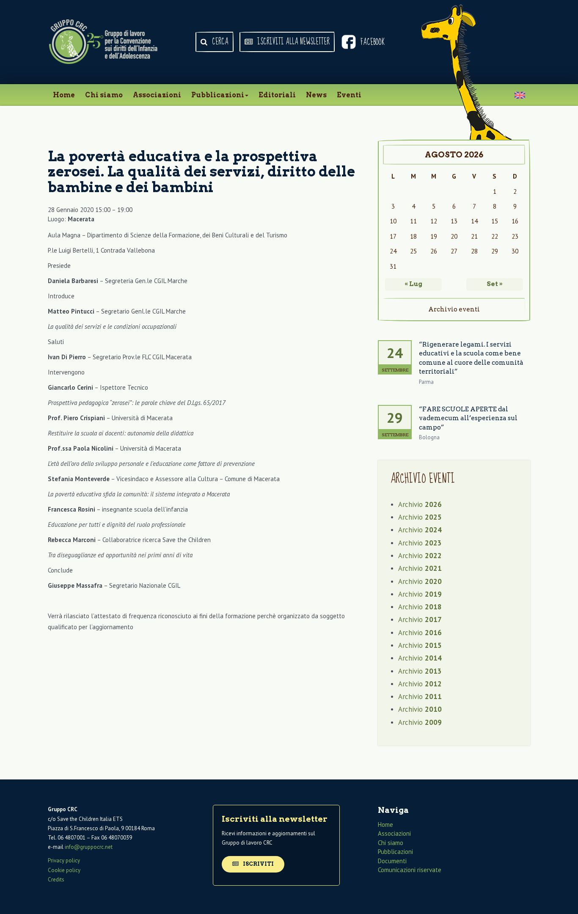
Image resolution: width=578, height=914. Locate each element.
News (316, 95)
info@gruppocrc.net (89, 847)
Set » (495, 284)
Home (64, 95)
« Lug (413, 284)
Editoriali (277, 95)
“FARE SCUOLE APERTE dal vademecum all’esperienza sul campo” (468, 418)
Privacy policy (64, 860)
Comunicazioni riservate (409, 870)
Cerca (219, 42)
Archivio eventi (454, 309)
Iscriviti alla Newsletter (293, 42)
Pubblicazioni (217, 95)
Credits (56, 879)
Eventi (349, 95)
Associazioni (157, 95)
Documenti (392, 861)
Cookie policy (64, 870)
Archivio (420, 504)
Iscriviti (258, 864)
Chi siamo (104, 95)
